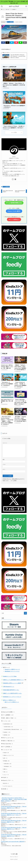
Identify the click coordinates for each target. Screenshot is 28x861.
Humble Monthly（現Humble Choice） (13, 729)
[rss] (15, 854)
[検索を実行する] (25, 613)
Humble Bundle (7, 723)
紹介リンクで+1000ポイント (12, 702)
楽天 (5, 758)
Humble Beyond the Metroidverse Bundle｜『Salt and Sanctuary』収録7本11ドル (13, 807)
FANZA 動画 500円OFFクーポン (11, 690)
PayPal (5, 777)
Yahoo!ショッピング (8, 755)
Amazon (6, 752)
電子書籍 (6, 760)
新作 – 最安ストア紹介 (9, 718)
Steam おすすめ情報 (9, 712)
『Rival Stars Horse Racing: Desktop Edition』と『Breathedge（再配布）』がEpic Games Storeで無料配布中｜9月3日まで (14, 799)
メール (4, 464)
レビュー (6, 774)
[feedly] (13, 854)
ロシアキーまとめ (7, 786)
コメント (5, 442)
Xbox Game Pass (8, 743)
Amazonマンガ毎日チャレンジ (12, 669)
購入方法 (6, 783)
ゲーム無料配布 (10, 21)
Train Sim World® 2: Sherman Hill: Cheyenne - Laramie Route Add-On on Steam (17, 56)
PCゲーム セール (8, 737)
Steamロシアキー (8, 780)
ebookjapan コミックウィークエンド (12, 696)
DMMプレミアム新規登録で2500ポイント (13, 679)
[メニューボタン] (26, 6)
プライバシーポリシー (14, 856)
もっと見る (14, 132)
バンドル (6, 721)
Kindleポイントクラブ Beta (9, 676)
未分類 (5, 789)
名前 (3, 459)
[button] (3, 42)
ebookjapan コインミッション (12, 671)
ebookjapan (7, 766)
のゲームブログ (14, 6)
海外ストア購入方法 (8, 740)
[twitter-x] (13, 179)
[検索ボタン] (2, 6)
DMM (5, 769)
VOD (5, 771)
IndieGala (6, 734)
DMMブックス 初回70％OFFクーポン (12, 693)
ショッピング (7, 749)
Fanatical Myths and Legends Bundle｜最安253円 (12, 841)
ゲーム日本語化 (7, 746)
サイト (4, 469)
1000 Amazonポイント (8, 686)
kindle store (7, 763)
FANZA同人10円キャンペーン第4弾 (12, 683)
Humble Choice (8, 726)
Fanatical (6, 732)
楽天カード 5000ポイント (9, 700)
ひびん (17, 815)
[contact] (15, 179)
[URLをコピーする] (25, 42)
